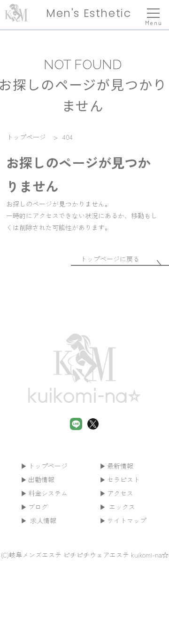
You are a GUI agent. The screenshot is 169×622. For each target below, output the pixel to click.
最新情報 (120, 465)
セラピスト (123, 479)
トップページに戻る (109, 258)
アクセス (120, 493)
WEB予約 (138, 609)
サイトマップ (126, 520)
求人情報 (42, 520)
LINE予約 (84, 609)
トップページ (48, 465)
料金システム (48, 493)
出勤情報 (41, 479)
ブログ (38, 506)
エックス (121, 506)
